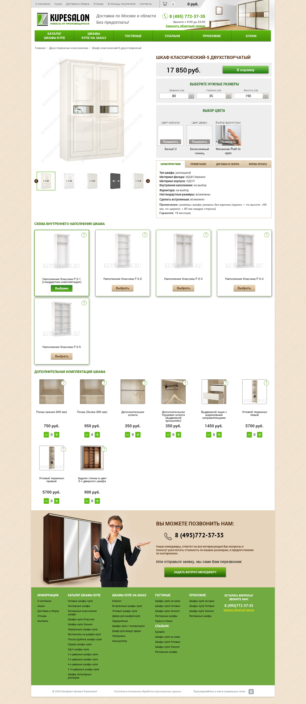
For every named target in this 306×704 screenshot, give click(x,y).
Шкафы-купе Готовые (167, 606)
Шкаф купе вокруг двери (126, 631)
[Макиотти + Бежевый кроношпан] (92, 110)
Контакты (146, 4)
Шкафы (94, 35)
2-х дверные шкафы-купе (83, 654)
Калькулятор (119, 641)
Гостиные (133, 36)
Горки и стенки (163, 621)
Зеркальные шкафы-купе (83, 629)
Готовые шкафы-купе (80, 601)
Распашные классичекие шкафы (82, 612)
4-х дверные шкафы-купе (83, 664)
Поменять (170, 142)
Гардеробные (120, 621)
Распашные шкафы (79, 606)
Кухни (251, 36)
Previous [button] (36, 181)
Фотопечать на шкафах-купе (84, 634)
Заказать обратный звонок (185, 26)
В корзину (245, 69)
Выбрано (61, 288)
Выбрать (122, 288)
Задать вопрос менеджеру (195, 572)
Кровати (160, 632)
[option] (92, 110)
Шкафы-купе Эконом (80, 624)
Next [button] (148, 181)
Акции (58, 4)
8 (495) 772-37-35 (187, 16)
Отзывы (98, 4)
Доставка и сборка (77, 4)
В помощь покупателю (122, 4)
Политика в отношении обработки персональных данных (147, 691)
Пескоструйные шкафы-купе (85, 639)
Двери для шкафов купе (126, 616)
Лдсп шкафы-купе (78, 649)
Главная (40, 48)
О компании (42, 4)
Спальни (172, 36)
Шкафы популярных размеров (80, 676)
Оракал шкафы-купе (80, 644)
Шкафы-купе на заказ (167, 601)
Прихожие (212, 36)
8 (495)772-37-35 (199, 535)
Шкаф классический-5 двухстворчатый (116, 48)
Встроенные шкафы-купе (127, 606)
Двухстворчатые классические (68, 48)
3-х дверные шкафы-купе (83, 659)
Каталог (54, 35)
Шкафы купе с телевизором (128, 626)
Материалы (119, 636)
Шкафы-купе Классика (81, 619)
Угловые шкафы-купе (124, 611)
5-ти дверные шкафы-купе (83, 669)
